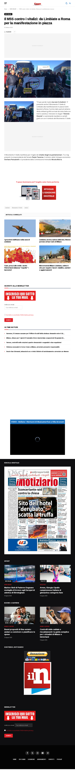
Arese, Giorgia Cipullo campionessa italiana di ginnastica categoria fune (51, 590)
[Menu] (5, 3)
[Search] (70, 3)
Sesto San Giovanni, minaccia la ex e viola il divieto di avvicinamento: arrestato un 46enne (37, 351)
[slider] (35, 453)
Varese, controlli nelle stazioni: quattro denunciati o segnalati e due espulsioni (33, 342)
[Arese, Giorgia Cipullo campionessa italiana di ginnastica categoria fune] (55, 573)
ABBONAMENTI (41, 759)
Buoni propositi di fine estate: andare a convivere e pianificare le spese (19, 632)
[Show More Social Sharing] (14, 31)
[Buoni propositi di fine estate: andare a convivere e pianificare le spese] (19, 615)
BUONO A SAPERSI (9, 623)
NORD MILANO (8, 14)
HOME (15, 759)
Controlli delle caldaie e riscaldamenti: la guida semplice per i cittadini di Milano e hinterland (54, 633)
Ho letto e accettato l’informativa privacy (19, 315)
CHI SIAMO (22, 759)
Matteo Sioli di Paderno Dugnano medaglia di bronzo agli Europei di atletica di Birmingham (19, 590)
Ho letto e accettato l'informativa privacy (19, 730)
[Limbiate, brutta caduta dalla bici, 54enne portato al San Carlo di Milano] (55, 228)
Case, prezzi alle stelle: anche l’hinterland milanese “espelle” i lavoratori (16, 268)
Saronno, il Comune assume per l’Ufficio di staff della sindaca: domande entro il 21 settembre (34, 333)
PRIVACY (59, 759)
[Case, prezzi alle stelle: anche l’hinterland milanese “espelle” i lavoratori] (20, 254)
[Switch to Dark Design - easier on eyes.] (66, 3)
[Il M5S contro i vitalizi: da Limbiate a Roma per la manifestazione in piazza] (37, 79)
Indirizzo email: (9, 725)
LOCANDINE (31, 759)
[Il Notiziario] (37, 3)
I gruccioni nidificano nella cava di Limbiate (17, 241)
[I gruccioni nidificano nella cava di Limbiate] (20, 228)
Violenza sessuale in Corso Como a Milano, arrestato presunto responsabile (33, 347)
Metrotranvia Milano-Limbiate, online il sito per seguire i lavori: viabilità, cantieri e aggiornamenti (54, 268)
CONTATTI (51, 759)
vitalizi (26, 208)
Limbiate (7, 208)
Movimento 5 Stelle (17, 208)
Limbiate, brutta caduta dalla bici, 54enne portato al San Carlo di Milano (55, 241)
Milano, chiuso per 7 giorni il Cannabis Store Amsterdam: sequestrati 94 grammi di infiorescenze (34, 338)
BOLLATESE (43, 581)
